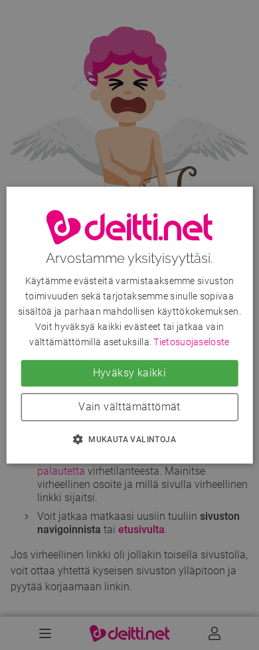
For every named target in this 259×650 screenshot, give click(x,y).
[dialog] (130, 325)
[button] (129, 439)
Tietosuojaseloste (191, 342)
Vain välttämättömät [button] (129, 406)
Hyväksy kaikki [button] (130, 372)
